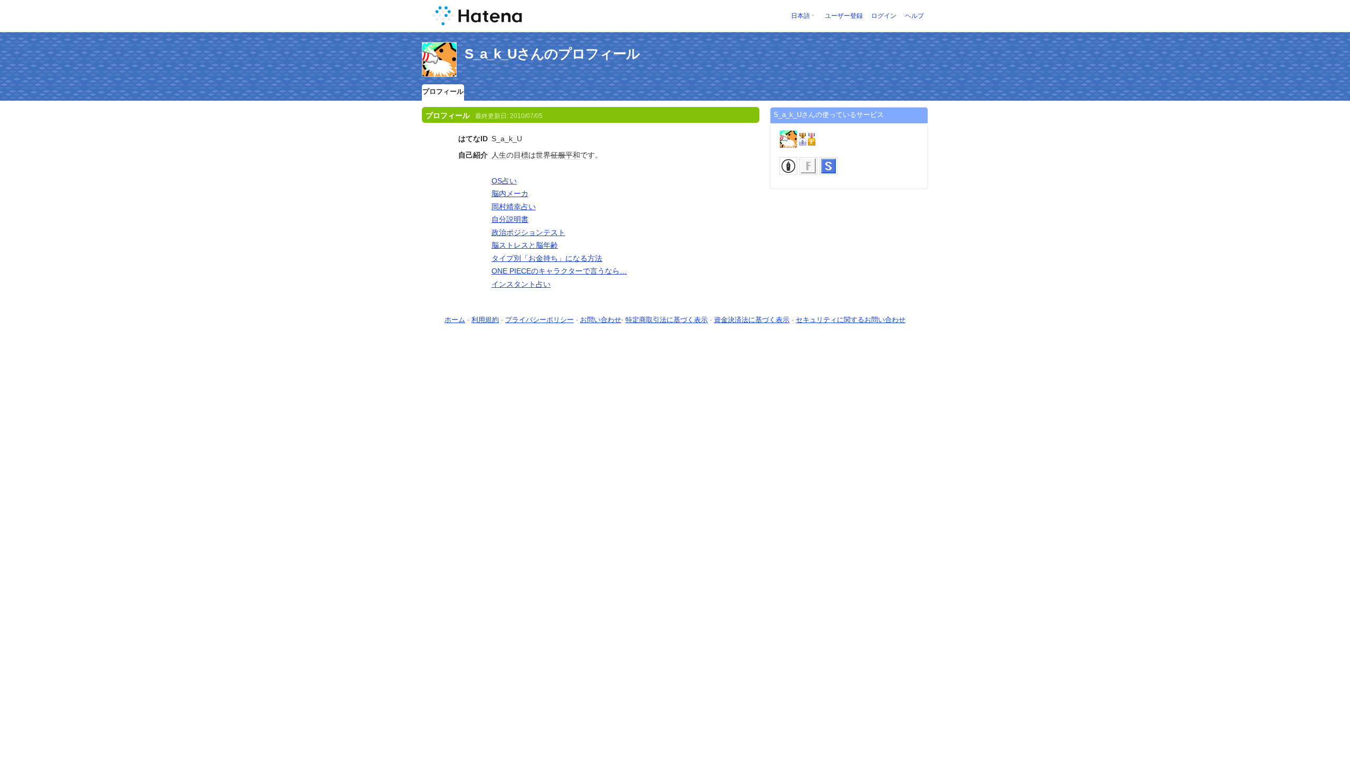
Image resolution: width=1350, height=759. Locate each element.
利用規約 (485, 320)
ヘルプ (914, 16)
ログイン (883, 16)
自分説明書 (509, 219)
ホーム (455, 320)
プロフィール (443, 91)
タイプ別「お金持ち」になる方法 (546, 258)
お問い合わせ (600, 320)
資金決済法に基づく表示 (751, 320)
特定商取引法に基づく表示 (666, 320)
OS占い (504, 181)
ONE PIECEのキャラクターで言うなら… (559, 271)
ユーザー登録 (844, 16)
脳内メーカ (509, 193)
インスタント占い (521, 284)
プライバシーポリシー (539, 320)
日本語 (800, 16)
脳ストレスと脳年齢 (524, 245)
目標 (521, 155)
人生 (498, 155)
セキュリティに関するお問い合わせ (850, 320)
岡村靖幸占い (513, 206)
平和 (572, 155)
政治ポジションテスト (528, 232)
